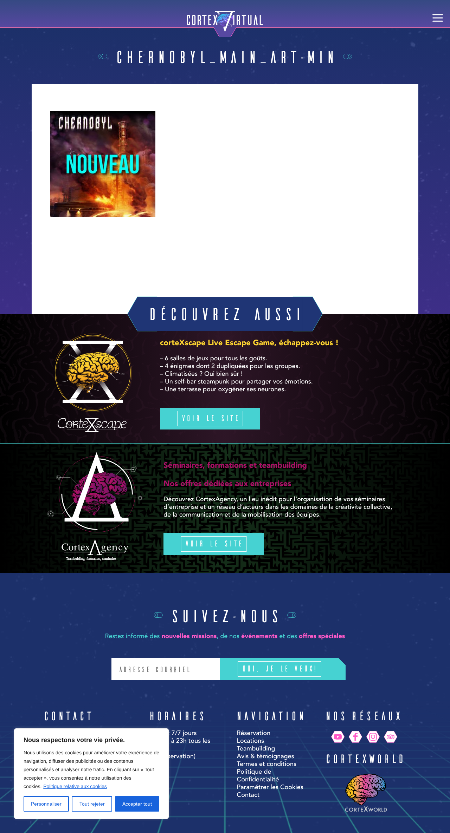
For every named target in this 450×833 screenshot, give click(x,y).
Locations (250, 741)
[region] (91, 773)
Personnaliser (46, 804)
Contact (248, 795)
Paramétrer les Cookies (270, 788)
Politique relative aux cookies (75, 786)
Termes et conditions (266, 764)
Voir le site (210, 418)
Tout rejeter (92, 804)
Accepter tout (137, 804)
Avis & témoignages (265, 757)
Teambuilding (256, 749)
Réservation (254, 733)
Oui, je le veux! (279, 668)
